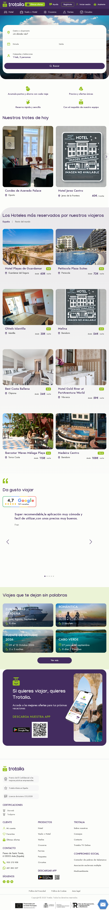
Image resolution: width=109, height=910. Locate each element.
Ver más (54, 660)
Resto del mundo (22, 221)
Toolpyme (11, 814)
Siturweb (10, 810)
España (6, 221)
